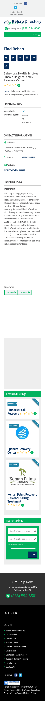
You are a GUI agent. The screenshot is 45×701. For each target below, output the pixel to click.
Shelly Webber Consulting (29, 690)
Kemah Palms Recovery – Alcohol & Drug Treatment (22, 497)
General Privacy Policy (26, 693)
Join (18, 12)
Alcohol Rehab (12, 642)
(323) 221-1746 (28, 157)
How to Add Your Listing (16, 646)
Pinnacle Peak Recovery (17, 411)
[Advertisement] (22, 264)
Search (32, 554)
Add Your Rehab (16, 14)
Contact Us (10, 667)
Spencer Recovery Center (19, 450)
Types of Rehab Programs (17, 659)
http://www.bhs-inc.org (14, 170)
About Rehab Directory (15, 630)
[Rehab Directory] (22, 23)
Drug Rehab (11, 650)
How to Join (11, 638)
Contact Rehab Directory (16, 654)
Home (6, 91)
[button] (35, 34)
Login (12, 12)
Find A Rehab (11, 634)
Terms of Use (9, 693)
